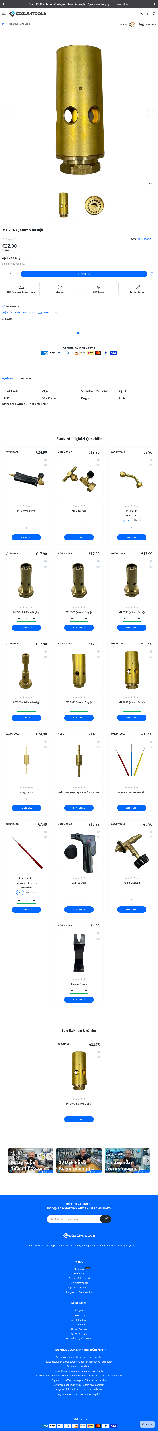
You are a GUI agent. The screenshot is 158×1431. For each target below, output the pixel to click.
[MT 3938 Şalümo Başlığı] (131, 580)
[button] (3, 4)
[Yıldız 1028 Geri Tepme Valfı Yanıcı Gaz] (78, 760)
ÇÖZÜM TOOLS (144, 239)
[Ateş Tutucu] (26, 760)
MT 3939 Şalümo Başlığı (79, 612)
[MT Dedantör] (78, 479)
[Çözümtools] (27, 14)
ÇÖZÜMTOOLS (12, 734)
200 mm (135, 520)
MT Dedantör (79, 510)
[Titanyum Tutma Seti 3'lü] (131, 760)
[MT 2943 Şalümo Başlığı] (131, 670)
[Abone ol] (105, 1219)
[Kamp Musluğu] (131, 851)
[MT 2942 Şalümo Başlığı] (78, 670)
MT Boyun (131, 510)
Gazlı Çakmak (79, 882)
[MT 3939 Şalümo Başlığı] (78, 580)
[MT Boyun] (131, 479)
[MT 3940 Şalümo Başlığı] (26, 580)
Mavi (27, 892)
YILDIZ (61, 734)
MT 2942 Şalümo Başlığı (79, 702)
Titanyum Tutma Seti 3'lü (131, 792)
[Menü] (4, 13)
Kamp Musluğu (132, 882)
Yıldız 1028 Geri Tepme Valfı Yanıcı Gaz (79, 792)
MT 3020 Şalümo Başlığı (26, 702)
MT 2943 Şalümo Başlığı (132, 702)
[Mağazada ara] (154, 13)
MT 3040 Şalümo (26, 510)
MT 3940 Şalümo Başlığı (26, 612)
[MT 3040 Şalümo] (26, 479)
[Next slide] (147, 1160)
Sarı (34, 892)
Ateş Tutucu (26, 792)
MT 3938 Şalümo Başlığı (132, 612)
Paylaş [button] (8, 318)
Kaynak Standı (79, 984)
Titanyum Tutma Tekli (26, 882)
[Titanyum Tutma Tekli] (26, 851)
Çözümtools (82, 1419)
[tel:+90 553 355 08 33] (148, 13)
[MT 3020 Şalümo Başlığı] (26, 670)
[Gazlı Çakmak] (78, 851)
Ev (3, 23)
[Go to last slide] (10, 1160)
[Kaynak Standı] (78, 952)
